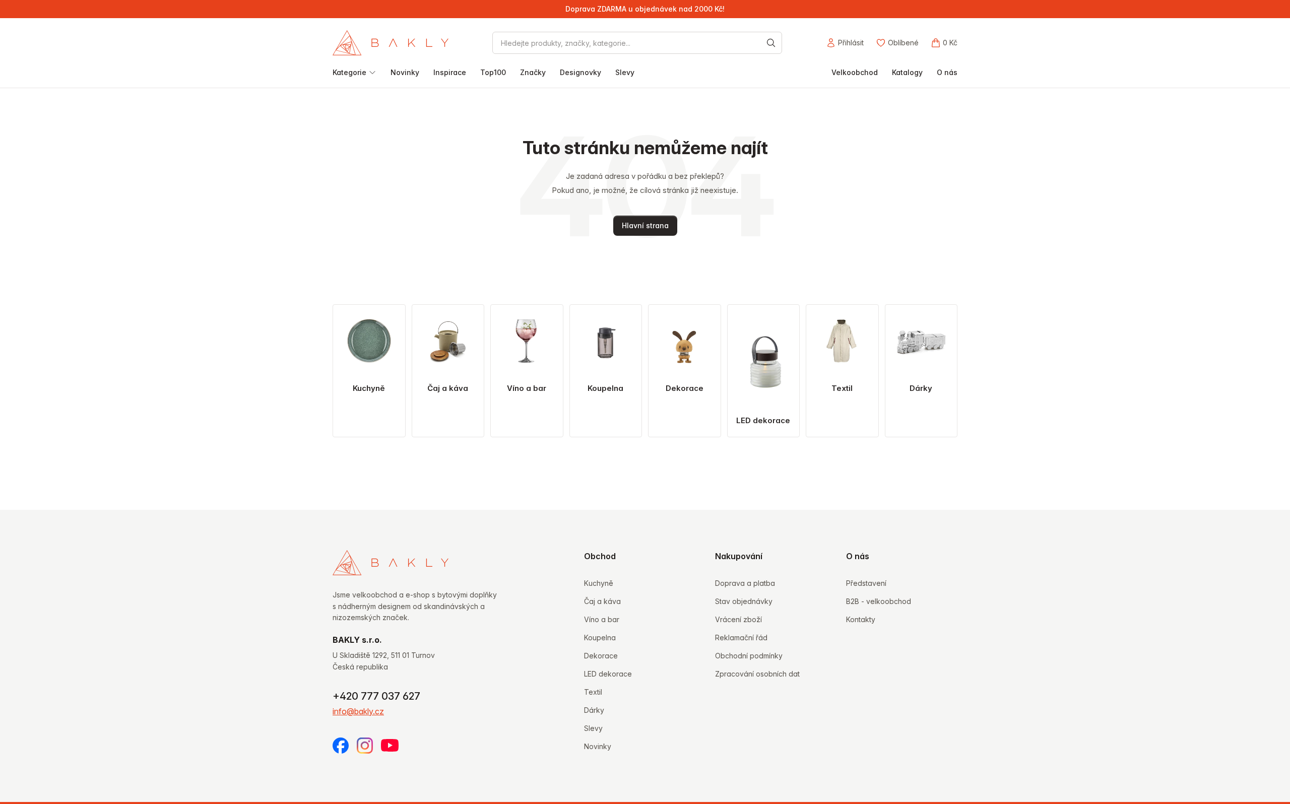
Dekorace (601, 655)
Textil (593, 692)
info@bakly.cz (358, 711)
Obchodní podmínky (749, 655)
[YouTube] (390, 745)
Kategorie (349, 72)
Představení (866, 583)
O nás (947, 72)
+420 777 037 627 (376, 696)
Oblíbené (903, 42)
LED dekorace (608, 673)
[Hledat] (771, 43)
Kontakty (860, 619)
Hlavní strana (645, 225)
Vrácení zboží (738, 619)
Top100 (493, 72)
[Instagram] (365, 746)
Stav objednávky (743, 601)
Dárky (594, 710)
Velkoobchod (854, 72)
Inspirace (449, 72)
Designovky (580, 72)
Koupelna (600, 637)
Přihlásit (851, 42)
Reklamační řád (741, 637)
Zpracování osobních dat (757, 673)
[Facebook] (341, 746)
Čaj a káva (602, 601)
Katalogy (907, 72)
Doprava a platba (745, 583)
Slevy (624, 72)
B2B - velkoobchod (878, 601)
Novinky (405, 72)
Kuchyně (598, 583)
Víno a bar (601, 619)
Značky (533, 72)
